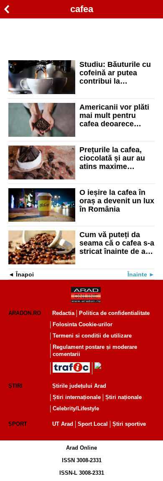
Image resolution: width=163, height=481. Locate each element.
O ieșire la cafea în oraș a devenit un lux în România (116, 200)
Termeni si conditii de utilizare (92, 336)
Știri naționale (123, 397)
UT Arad (62, 424)
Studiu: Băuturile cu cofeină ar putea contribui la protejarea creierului (115, 72)
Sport (17, 424)
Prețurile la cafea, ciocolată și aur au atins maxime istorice (112, 158)
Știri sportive (129, 424)
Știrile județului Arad (79, 386)
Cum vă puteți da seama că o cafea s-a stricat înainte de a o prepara (116, 243)
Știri (15, 386)
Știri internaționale (77, 397)
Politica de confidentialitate (114, 313)
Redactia (63, 313)
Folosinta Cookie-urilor (82, 324)
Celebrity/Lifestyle (76, 408)
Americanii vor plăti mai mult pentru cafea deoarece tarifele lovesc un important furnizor (114, 115)
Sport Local (93, 424)
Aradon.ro (24, 313)
